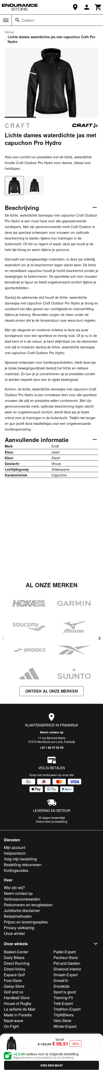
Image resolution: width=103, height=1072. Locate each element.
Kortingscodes (16, 870)
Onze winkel (14, 933)
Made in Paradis (18, 1015)
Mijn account (14, 847)
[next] (99, 638)
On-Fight (11, 1026)
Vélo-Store (62, 1020)
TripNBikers (63, 1015)
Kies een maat (51, 1065)
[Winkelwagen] (98, 7)
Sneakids (61, 986)
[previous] (3, 638)
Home (9, 32)
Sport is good (64, 992)
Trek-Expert (63, 1003)
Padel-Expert (64, 952)
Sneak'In (60, 980)
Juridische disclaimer (22, 910)
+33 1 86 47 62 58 (51, 747)
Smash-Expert (65, 974)
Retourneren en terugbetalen (28, 904)
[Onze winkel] (75, 7)
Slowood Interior (67, 969)
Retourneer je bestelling (51, 821)
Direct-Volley (14, 969)
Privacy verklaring (19, 927)
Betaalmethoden (18, 916)
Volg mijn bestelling (20, 859)
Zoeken (27, 20)
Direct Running (16, 963)
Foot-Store (13, 980)
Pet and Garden (66, 963)
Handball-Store (17, 997)
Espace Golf (14, 974)
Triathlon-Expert (66, 1009)
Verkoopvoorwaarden (22, 899)
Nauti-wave (13, 1020)
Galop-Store (14, 986)
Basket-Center (16, 952)
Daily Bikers (14, 957)
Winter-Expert (64, 1026)
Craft (18, 125)
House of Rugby (17, 1003)
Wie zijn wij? (14, 887)
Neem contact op (51, 732)
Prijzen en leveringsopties (26, 922)
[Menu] (5, 20)
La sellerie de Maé (19, 1009)
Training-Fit (63, 997)
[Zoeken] (17, 20)
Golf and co (13, 992)
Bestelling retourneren (22, 864)
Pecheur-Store (65, 957)
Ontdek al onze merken (51, 691)
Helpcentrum (15, 853)
